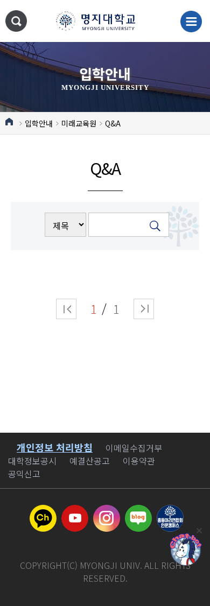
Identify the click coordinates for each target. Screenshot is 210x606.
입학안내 (39, 123)
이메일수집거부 (134, 447)
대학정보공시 (32, 460)
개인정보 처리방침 (55, 447)
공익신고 (24, 473)
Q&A (113, 123)
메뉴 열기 (191, 21)
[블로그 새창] (138, 511)
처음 (66, 309)
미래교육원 (78, 123)
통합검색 (16, 21)
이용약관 (139, 460)
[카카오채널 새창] (43, 511)
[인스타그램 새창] (106, 511)
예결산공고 (89, 460)
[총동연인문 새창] (170, 511)
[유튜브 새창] (74, 511)
